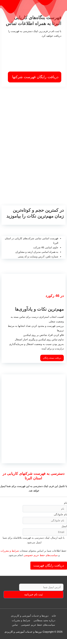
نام (65, 503)
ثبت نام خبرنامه (33, 594)
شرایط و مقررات (10, 550)
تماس (15, 625)
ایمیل (64, 526)
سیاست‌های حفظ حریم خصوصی (41, 555)
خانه (54, 615)
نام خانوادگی (60, 514)
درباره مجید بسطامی (44, 620)
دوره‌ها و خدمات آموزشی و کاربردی (29, 615)
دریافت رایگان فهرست (48, 565)
